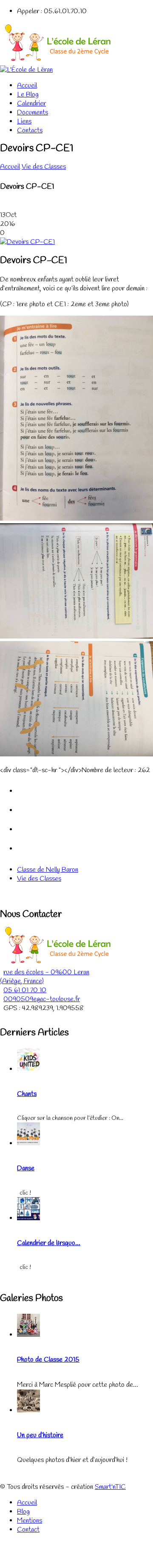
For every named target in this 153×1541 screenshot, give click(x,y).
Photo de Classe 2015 (48, 1359)
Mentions (29, 1520)
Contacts (29, 130)
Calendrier (31, 103)
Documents (32, 112)
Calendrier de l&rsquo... (48, 1243)
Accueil (27, 85)
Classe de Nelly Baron (47, 869)
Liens (24, 121)
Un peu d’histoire (40, 1435)
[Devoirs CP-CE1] (27, 241)
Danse (25, 1168)
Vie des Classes (44, 166)
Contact (28, 1529)
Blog (23, 1511)
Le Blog (28, 94)
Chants (27, 1094)
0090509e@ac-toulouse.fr (41, 999)
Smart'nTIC (110, 1486)
